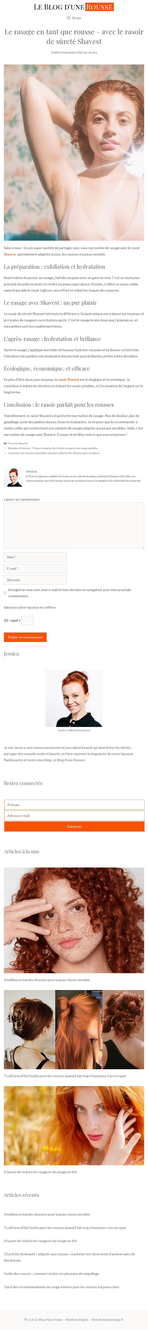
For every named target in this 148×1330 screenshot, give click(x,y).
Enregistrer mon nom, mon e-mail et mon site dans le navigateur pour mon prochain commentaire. (69, 593)
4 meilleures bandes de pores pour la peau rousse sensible (47, 980)
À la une (13, 443)
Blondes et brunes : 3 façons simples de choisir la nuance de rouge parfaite (53, 448)
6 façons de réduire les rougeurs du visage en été (40, 1172)
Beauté (23, 443)
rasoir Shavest (68, 379)
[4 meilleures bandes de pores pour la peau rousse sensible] (74, 970)
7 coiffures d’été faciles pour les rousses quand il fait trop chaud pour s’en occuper (65, 1076)
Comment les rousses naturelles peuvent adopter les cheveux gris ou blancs (54, 453)
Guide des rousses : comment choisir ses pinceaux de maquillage (51, 1273)
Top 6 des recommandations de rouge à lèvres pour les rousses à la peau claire (61, 1287)
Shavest (10, 254)
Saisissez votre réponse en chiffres (30, 607)
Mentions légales (77, 1319)
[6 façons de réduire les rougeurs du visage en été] (74, 1162)
